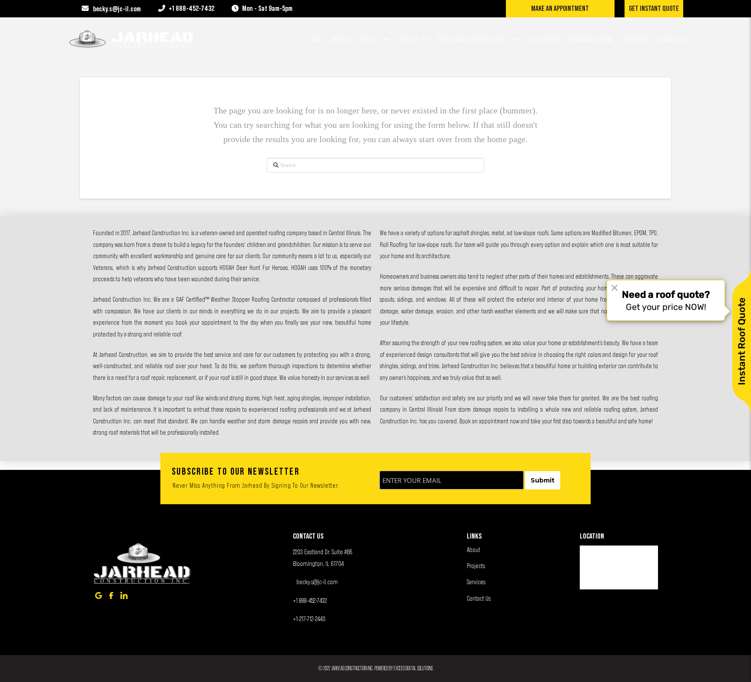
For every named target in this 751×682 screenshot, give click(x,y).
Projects (476, 565)
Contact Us (479, 598)
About (473, 549)
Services (476, 582)
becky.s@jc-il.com (317, 582)
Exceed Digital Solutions (413, 668)
